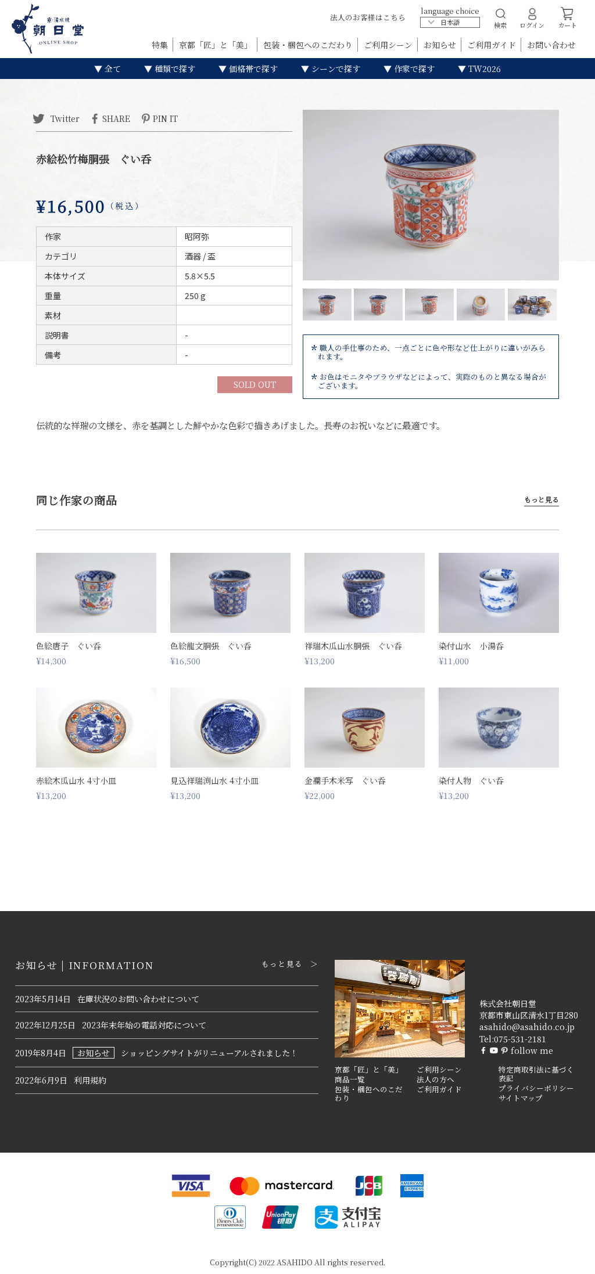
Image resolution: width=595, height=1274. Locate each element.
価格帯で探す (252, 68)
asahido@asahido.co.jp (527, 1026)
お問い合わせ (551, 45)
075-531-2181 (520, 1039)
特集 (161, 45)
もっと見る (541, 499)
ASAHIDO (295, 1262)
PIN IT (165, 118)
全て (111, 68)
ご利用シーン (389, 45)
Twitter (64, 118)
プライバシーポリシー (536, 1088)
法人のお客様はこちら (368, 17)
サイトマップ (521, 1098)
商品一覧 (350, 1079)
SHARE (116, 118)
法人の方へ (435, 1079)
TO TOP (568, 1257)
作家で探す (413, 68)
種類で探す (173, 68)
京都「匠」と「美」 (217, 45)
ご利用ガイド (492, 45)
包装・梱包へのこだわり (309, 45)
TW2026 (483, 68)
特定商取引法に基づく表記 (536, 1074)
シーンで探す (334, 68)
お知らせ (441, 45)
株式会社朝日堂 (507, 1003)
